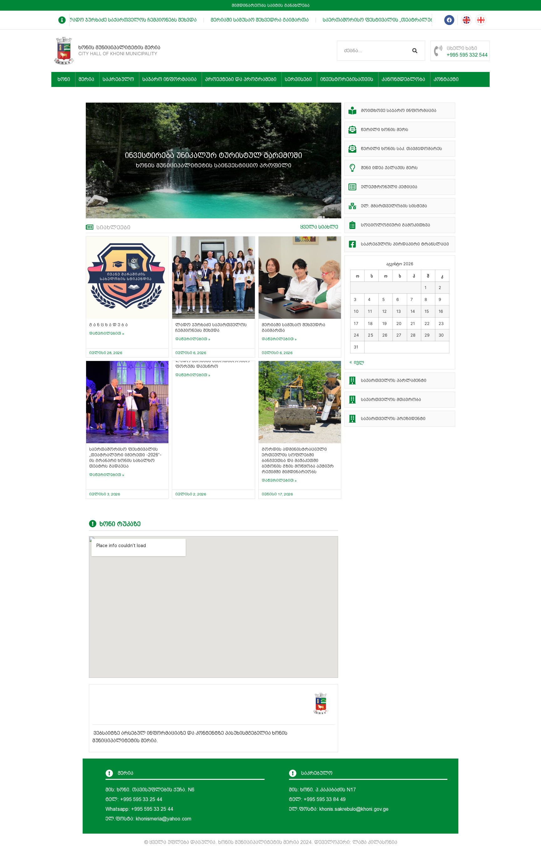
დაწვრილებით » (106, 333)
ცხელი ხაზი (462, 48)
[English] (466, 20)
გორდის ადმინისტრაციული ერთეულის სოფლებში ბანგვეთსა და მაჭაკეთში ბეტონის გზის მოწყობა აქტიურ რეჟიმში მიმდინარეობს (298, 460)
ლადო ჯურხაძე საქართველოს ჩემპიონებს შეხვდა (123, 20)
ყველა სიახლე (319, 227)
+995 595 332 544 (467, 55)
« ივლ (356, 362)
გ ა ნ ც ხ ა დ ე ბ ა (108, 324)
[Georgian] (481, 20)
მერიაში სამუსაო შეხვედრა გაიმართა (251, 20)
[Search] (415, 50)
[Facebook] (449, 20)
